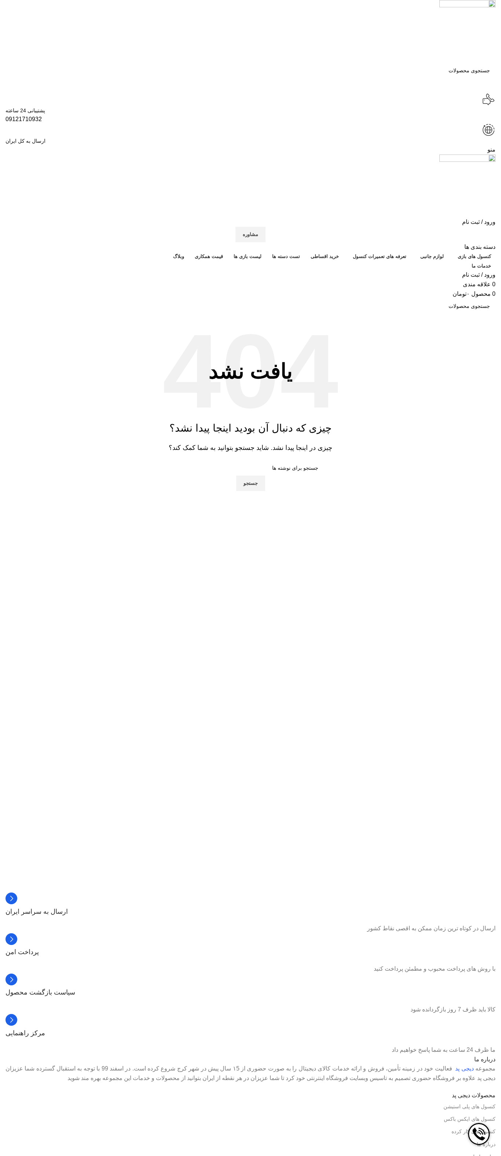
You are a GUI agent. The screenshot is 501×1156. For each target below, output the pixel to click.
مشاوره (250, 234)
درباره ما (486, 1144)
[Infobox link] (250, 904)
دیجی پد (464, 1068)
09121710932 (24, 119)
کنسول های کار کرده (473, 1131)
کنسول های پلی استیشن (469, 1106)
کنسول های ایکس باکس (469, 1119)
